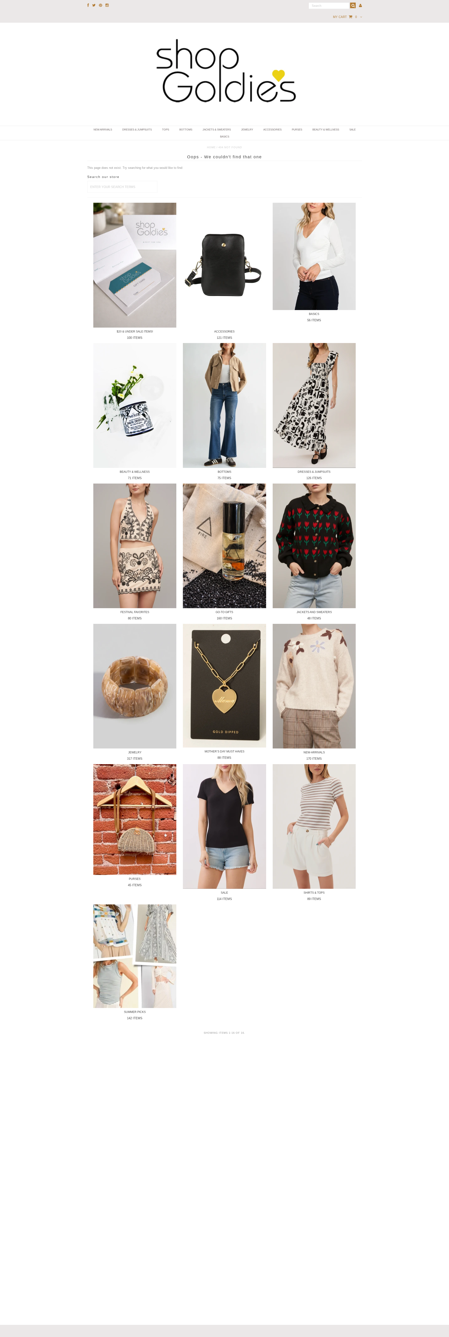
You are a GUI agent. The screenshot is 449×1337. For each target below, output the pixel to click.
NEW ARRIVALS (103, 129)
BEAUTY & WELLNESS (325, 129)
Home (211, 147)
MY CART (345, 17)
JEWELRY (247, 129)
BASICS (224, 136)
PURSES (297, 129)
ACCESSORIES (272, 129)
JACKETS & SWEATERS (217, 129)
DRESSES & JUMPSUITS (137, 129)
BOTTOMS (185, 129)
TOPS (165, 129)
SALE (352, 129)
